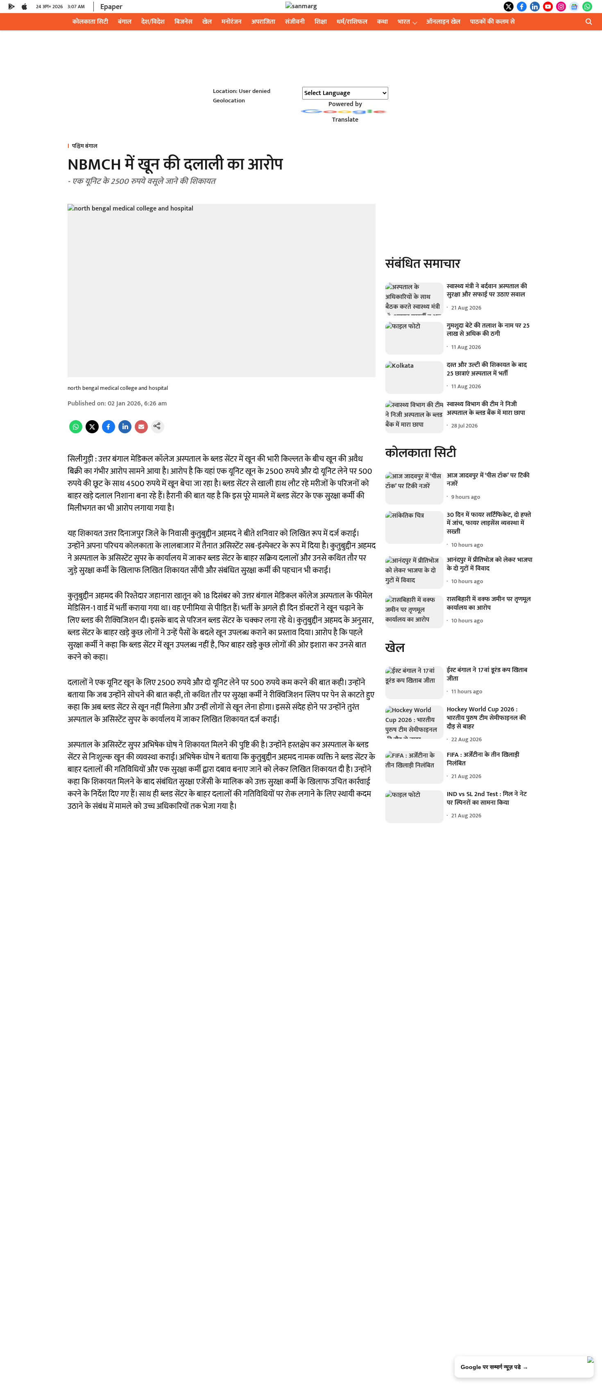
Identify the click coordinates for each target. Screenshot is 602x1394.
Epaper (111, 7)
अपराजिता (263, 21)
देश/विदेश (153, 21)
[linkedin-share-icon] (124, 431)
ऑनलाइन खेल (443, 21)
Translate (345, 119)
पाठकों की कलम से (492, 21)
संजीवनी (295, 21)
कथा (382, 21)
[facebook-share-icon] (108, 431)
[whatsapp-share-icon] (75, 431)
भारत (404, 21)
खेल (207, 21)
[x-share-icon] (92, 431)
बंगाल (124, 21)
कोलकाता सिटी (90, 21)
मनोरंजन (232, 21)
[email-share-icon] (141, 431)
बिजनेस (183, 21)
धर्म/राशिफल (352, 21)
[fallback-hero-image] (414, 299)
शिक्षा (321, 21)
